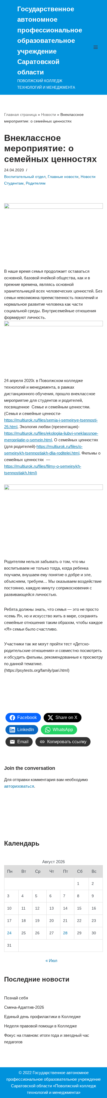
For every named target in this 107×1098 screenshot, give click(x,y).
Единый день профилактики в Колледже (42, 1016)
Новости (48, 114)
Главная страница (20, 114)
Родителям (36, 183)
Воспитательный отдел (25, 177)
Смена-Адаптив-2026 (24, 1007)
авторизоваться (19, 786)
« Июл (51, 960)
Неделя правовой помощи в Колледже (40, 1026)
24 (9, 933)
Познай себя (16, 998)
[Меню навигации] (97, 47)
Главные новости (63, 177)
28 (65, 933)
